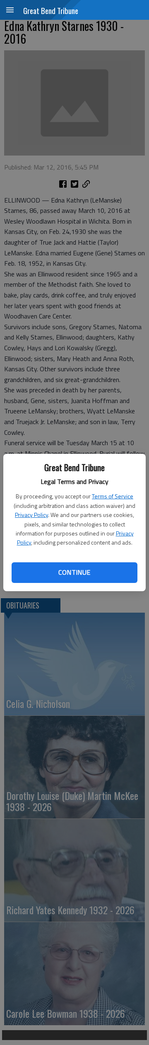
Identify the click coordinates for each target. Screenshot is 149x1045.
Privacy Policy (31, 514)
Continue (74, 572)
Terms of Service (112, 496)
